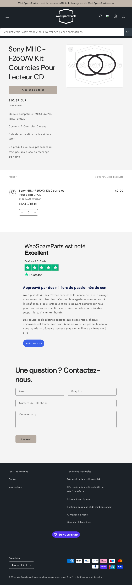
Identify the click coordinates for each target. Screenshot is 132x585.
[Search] (128, 32)
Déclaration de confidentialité (83, 479)
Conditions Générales (79, 471)
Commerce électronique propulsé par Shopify (52, 577)
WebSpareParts (24, 577)
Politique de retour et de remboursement (89, 507)
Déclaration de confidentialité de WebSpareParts (85, 489)
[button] (7, 16)
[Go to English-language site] (108, 16)
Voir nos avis (34, 343)
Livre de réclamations (79, 522)
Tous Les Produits (18, 471)
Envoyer (26, 439)
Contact (13, 479)
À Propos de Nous (77, 514)
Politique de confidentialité (90, 577)
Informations (15, 487)
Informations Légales (78, 499)
